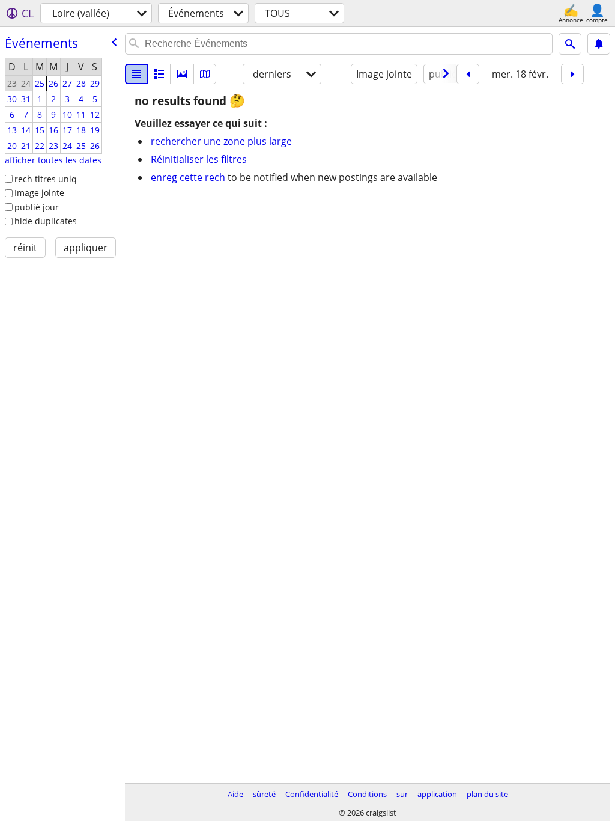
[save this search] (598, 44)
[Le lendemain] (572, 74)
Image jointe (39, 192)
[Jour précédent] (467, 74)
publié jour (36, 207)
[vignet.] (159, 74)
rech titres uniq (45, 179)
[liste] (136, 74)
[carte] (204, 74)
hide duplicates (45, 221)
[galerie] (182, 74)
